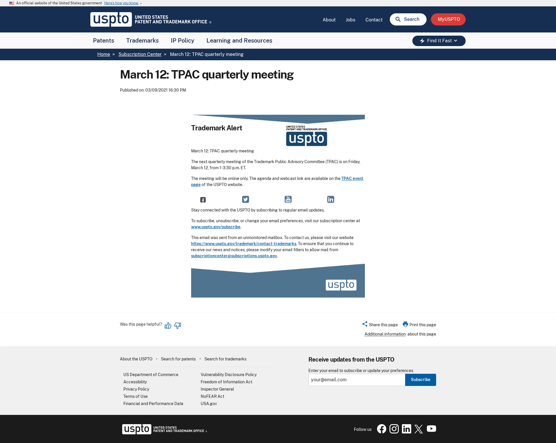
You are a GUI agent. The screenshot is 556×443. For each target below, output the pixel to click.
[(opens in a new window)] (245, 199)
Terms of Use (135, 396)
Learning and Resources (239, 40)
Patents (103, 40)
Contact (374, 20)
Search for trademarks (225, 359)
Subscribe (420, 379)
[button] (380, 325)
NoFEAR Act (212, 396)
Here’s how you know (123, 3)
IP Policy (182, 40)
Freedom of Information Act (226, 382)
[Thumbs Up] (168, 325)
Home (103, 54)
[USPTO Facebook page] (380, 432)
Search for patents (178, 359)
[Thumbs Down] (177, 325)
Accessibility (135, 382)
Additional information (385, 334)
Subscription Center (140, 54)
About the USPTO (136, 359)
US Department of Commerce (150, 374)
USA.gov (209, 403)
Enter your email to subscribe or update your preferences (360, 371)
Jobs (350, 20)
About (329, 20)
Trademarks (142, 40)
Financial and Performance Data (153, 403)
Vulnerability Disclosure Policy (229, 374)
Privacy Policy (136, 389)
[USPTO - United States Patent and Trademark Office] (163, 433)
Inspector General (217, 389)
